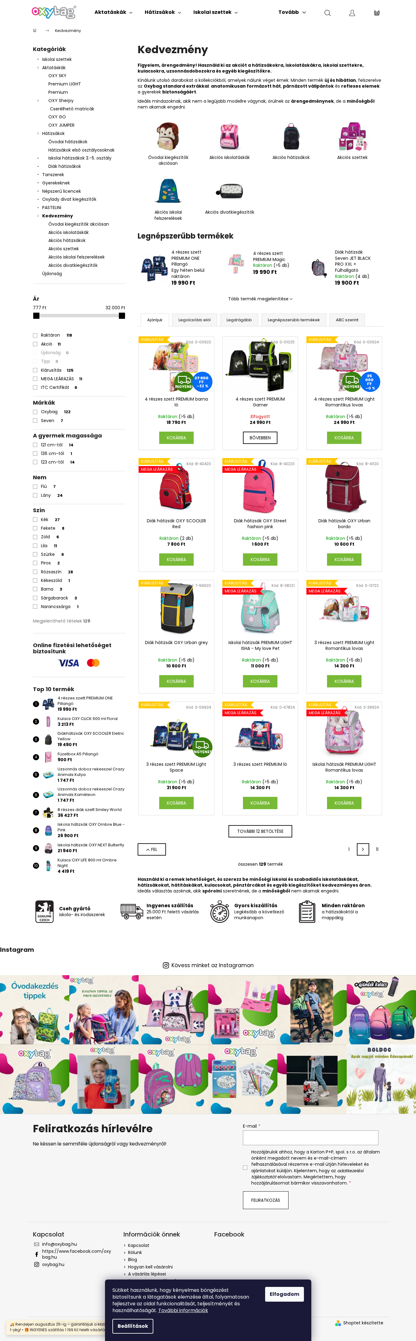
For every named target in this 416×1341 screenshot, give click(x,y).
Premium (58, 92)
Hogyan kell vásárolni (150, 1267)
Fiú (48, 486)
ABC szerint (347, 320)
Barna (51, 589)
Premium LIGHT (64, 84)
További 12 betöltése (260, 831)
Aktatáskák (54, 68)
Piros (50, 563)
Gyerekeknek (56, 183)
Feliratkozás (265, 1200)
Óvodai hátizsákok (67, 142)
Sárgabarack (59, 598)
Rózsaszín (57, 572)
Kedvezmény (57, 216)
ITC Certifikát (59, 387)
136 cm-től (56, 453)
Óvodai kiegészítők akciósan (78, 224)
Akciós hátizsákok (67, 240)
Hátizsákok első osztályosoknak (81, 150)
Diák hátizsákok (64, 166)
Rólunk (135, 1252)
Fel (154, 849)
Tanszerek (53, 175)
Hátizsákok (53, 133)
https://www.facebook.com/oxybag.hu (76, 1254)
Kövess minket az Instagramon (213, 965)
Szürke (52, 554)
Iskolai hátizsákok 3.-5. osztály (79, 158)
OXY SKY (57, 76)
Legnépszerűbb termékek (294, 320)
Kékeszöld (55, 580)
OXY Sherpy (61, 100)
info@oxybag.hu (59, 1244)
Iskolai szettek (57, 59)
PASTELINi (51, 207)
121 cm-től (57, 445)
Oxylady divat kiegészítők (69, 199)
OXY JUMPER (61, 125)
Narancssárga (60, 606)
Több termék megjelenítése (258, 299)
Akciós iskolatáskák (68, 232)
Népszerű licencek (61, 191)
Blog (132, 1259)
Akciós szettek (63, 249)
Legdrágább (239, 320)
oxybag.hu (53, 1264)
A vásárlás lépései (147, 1274)
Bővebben (260, 438)
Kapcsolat (138, 1245)
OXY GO (57, 117)
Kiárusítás (57, 370)
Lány (52, 495)
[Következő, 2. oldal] (363, 849)
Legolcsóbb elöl (195, 320)
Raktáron (56, 335)
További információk (183, 1310)
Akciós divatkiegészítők (73, 265)
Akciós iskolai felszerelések (76, 257)
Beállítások (133, 1326)
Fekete (52, 528)
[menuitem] (113, 12)
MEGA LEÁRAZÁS (61, 379)
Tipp (49, 361)
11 (377, 849)
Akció (51, 344)
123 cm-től (58, 462)
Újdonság (52, 274)
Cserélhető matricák (72, 109)
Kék (50, 519)
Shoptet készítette (363, 1323)
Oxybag (56, 412)
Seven (52, 420)
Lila (49, 546)
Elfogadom (284, 1294)
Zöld (50, 537)
